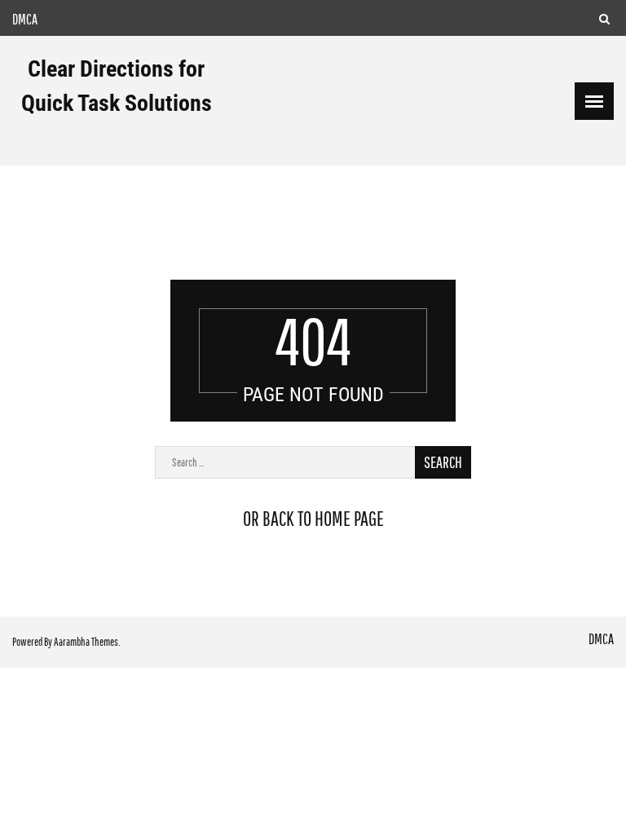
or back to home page (313, 518)
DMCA (24, 19)
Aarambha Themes (86, 641)
